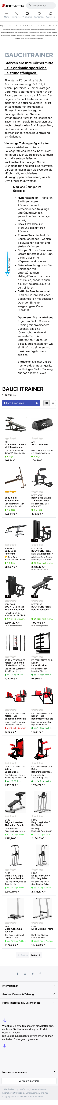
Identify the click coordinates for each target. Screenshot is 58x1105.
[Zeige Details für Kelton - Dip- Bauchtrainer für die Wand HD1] (42, 696)
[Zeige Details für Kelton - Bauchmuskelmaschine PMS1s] (42, 749)
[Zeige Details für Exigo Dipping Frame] (42, 909)
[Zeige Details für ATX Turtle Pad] (42, 424)
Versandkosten (39, 1089)
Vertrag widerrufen (29, 1080)
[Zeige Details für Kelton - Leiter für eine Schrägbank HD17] (42, 643)
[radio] (46, 403)
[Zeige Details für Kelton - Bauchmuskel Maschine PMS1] (16, 749)
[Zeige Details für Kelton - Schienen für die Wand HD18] (16, 643)
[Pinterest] (40, 973)
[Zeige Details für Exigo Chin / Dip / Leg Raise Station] (16, 856)
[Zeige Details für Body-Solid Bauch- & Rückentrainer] (42, 478)
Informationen (10, 985)
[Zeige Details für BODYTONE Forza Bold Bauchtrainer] (16, 587)
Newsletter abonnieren (15, 1072)
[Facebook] (17, 973)
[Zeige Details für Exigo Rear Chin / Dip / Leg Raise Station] (42, 856)
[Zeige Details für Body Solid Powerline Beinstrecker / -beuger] (16, 531)
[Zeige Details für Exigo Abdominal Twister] (16, 909)
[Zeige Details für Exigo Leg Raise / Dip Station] (42, 802)
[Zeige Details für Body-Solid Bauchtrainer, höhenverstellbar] (16, 478)
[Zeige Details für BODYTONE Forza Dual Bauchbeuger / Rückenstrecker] (42, 531)
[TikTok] (33, 973)
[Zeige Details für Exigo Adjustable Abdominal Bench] (16, 802)
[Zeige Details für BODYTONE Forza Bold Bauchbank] (42, 587)
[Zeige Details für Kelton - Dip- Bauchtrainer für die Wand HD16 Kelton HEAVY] (16, 696)
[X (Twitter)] (25, 973)
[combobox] (41, 5)
